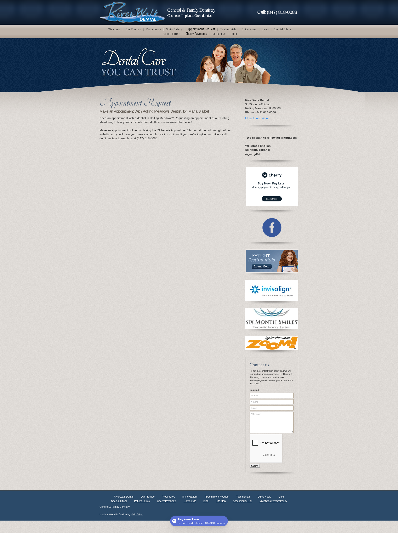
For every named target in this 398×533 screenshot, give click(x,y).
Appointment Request (217, 496)
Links (281, 496)
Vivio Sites (137, 514)
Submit (254, 466)
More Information (256, 118)
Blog (206, 501)
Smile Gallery (189, 496)
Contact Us (190, 501)
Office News (264, 496)
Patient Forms (142, 501)
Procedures (168, 496)
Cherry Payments (166, 501)
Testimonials (243, 496)
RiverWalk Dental (123, 496)
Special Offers (119, 501)
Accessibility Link (242, 501)
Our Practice (148, 496)
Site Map (221, 501)
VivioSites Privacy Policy (273, 501)
